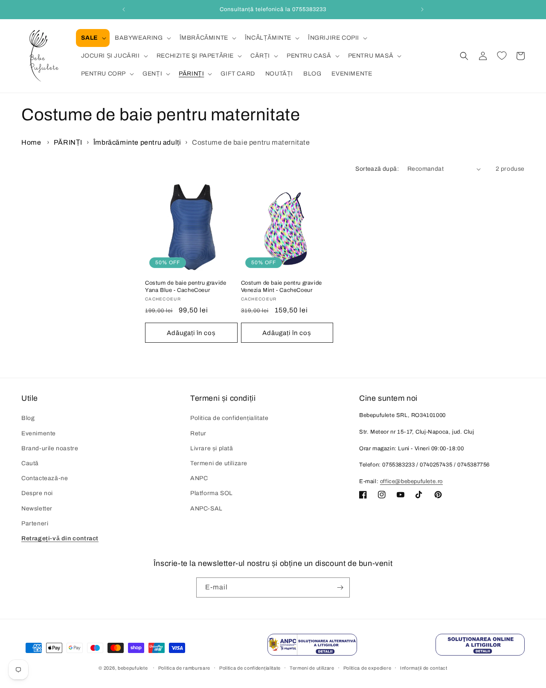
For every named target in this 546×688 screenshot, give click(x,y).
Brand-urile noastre (49, 448)
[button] (93, 38)
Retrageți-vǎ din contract (60, 538)
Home (31, 142)
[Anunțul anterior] (123, 9)
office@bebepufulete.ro (411, 481)
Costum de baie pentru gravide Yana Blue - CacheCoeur (185, 287)
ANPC (199, 478)
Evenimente (38, 433)
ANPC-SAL (206, 508)
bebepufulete (133, 668)
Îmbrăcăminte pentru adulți (137, 142)
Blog (28, 418)
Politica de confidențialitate (229, 418)
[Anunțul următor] (422, 9)
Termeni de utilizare (218, 463)
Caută (30, 463)
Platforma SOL (211, 493)
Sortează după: (377, 169)
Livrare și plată (211, 448)
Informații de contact (423, 668)
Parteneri (34, 523)
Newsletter (36, 508)
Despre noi (37, 493)
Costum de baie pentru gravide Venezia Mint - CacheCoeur (281, 287)
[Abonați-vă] (340, 587)
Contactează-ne (44, 478)
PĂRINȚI (68, 142)
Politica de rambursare (184, 668)
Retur (198, 433)
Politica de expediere (367, 668)
